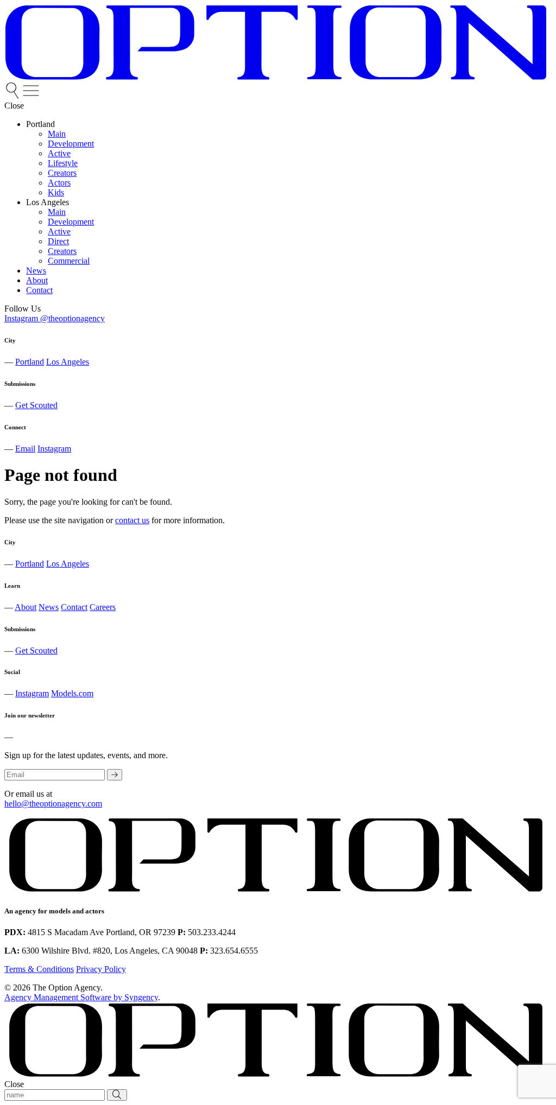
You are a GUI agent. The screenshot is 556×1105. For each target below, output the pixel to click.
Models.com (72, 693)
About (25, 607)
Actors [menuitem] (59, 182)
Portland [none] (40, 124)
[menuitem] (13, 95)
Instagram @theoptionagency (54, 318)
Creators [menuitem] (62, 172)
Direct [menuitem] (58, 241)
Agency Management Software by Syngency (81, 997)
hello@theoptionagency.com (53, 803)
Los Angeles (67, 361)
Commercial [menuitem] (69, 260)
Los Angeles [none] (47, 202)
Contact (74, 607)
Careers (103, 607)
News (49, 607)
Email (25, 448)
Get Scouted (36, 405)
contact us (132, 520)
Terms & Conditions (39, 969)
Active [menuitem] (59, 153)
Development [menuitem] (71, 143)
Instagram (54, 448)
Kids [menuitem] (56, 192)
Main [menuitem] (57, 133)
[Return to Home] (275, 77)
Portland (29, 361)
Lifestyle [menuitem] (63, 163)
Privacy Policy (101, 969)
